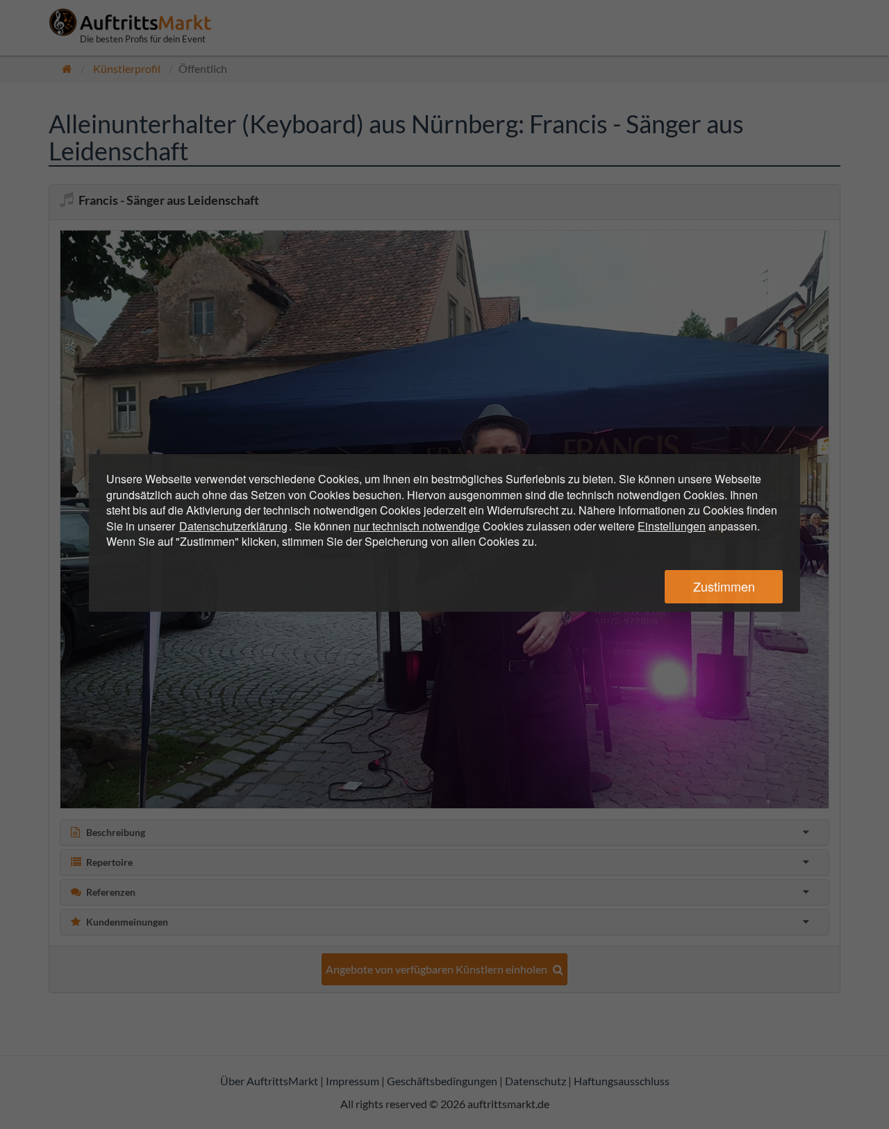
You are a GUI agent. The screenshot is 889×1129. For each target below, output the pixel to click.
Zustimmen (724, 586)
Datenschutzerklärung (233, 526)
